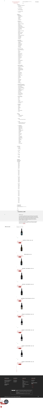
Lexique (23, 385)
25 (16, 371)
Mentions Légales (18, 396)
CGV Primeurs (24, 383)
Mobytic (15, 396)
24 (16, 370)
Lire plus (24, 223)
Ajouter (20, 332)
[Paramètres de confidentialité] (1, 407)
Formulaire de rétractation (25, 384)
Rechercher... (18, 206)
